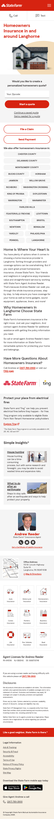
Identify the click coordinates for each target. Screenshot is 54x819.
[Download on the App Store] (12, 788)
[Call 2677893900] (21, 542)
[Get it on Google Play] (32, 788)
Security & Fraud (10, 752)
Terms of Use (9, 760)
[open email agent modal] (27, 543)
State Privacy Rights (12, 769)
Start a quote (27, 104)
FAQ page (9, 371)
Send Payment (27, 139)
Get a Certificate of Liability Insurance (27, 547)
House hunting (15, 452)
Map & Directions (33, 574)
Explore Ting (10, 424)
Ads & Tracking (9, 747)
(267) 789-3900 (27, 368)
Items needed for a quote (27, 116)
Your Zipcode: (14, 94)
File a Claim (27, 129)
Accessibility (8, 756)
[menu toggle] (49, 5)
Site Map (7, 773)
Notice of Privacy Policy (13, 764)
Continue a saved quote (26, 112)
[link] (13, 5)
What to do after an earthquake (14, 486)
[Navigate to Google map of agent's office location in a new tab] (33, 542)
